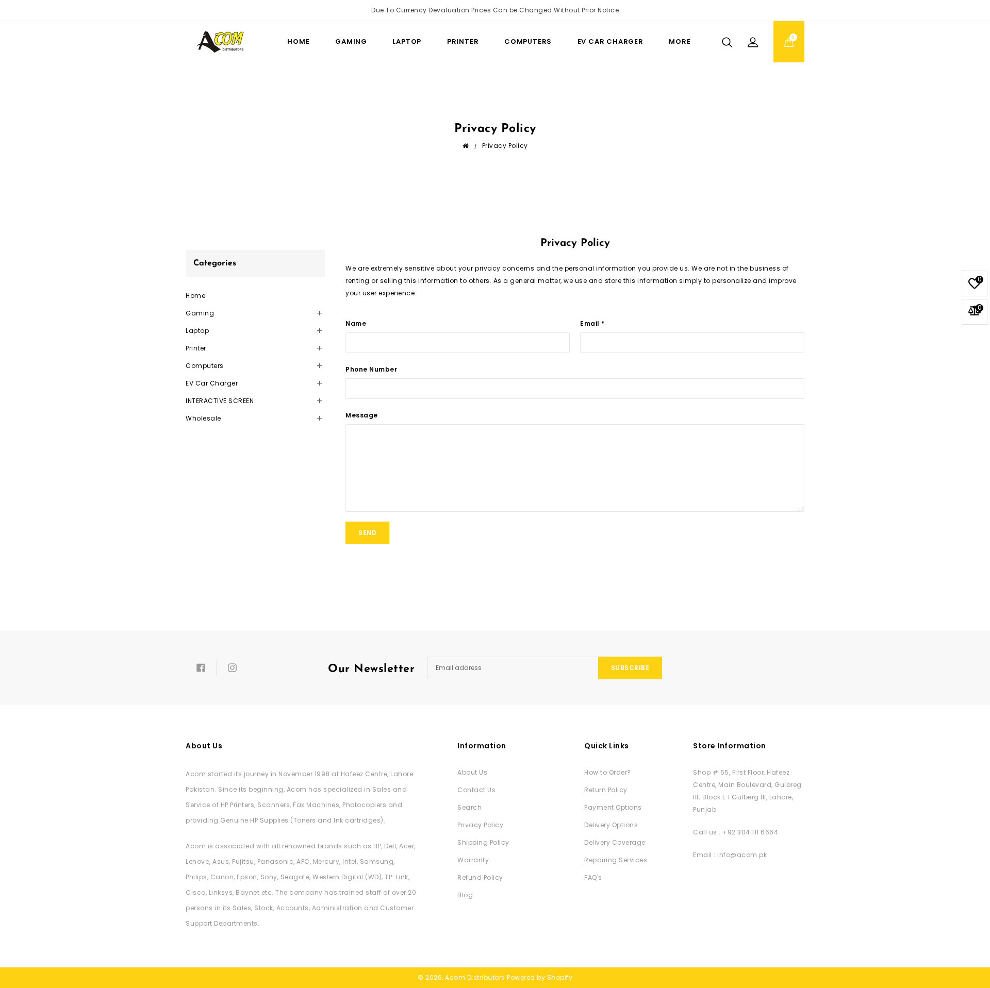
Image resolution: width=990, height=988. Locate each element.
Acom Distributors (475, 977)
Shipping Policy (483, 842)
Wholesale (203, 418)
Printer (463, 41)
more (679, 41)
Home (195, 295)
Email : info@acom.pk (730, 854)
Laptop (406, 41)
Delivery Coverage (615, 842)
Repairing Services (615, 860)
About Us (472, 772)
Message (361, 415)
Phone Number (371, 369)
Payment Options (613, 807)
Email (592, 323)
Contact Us (476, 789)
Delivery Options (611, 824)
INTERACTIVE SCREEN (220, 400)
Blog (465, 895)
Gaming (351, 41)
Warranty (473, 860)
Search (469, 807)
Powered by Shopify (539, 977)
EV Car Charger (611, 41)
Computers (528, 41)
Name (355, 323)
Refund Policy (480, 877)
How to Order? (607, 772)
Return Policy (606, 789)
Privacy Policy (480, 824)
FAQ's (593, 877)
